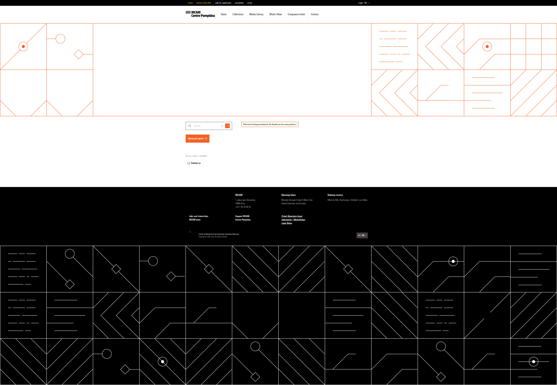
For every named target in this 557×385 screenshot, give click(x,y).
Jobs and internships (198, 216)
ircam (190, 2)
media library (256, 14)
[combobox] (209, 126)
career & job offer (203, 2)
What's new (275, 14)
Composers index (296, 14)
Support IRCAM (242, 216)
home (224, 14)
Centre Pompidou (243, 219)
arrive (249, 2)
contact (315, 14)
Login (360, 2)
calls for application (223, 2)
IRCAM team (194, 219)
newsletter (239, 2)
